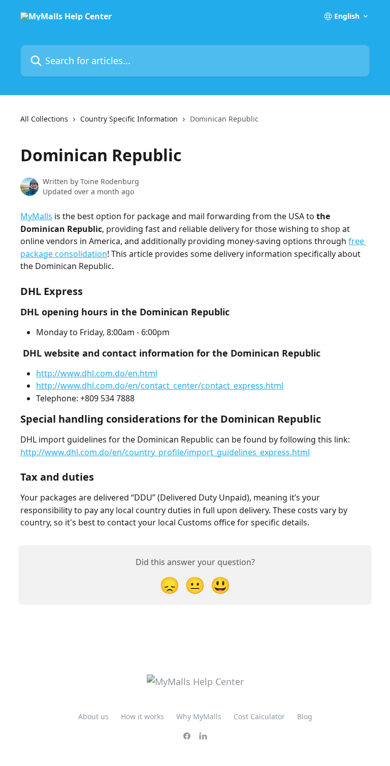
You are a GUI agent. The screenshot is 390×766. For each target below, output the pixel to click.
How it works (142, 716)
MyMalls (36, 216)
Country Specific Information (129, 119)
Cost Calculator (259, 716)
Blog (304, 716)
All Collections (44, 119)
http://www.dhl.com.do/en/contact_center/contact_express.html (159, 385)
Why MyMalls (198, 716)
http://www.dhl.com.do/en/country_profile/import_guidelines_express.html (165, 452)
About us (93, 716)
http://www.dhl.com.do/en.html (96, 373)
